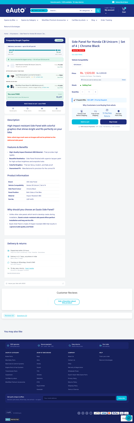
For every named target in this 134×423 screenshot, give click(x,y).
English (9, 412)
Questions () (22, 316)
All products (14, 33)
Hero (38, 360)
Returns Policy (72, 382)
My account (109, 10)
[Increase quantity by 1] (95, 92)
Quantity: (75, 92)
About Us (71, 356)
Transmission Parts (11, 371)
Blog (93, 20)
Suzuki (39, 367)
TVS (38, 371)
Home (6, 33)
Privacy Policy (72, 378)
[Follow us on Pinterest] (86, 413)
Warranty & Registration (75, 367)
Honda (39, 364)
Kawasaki (40, 389)
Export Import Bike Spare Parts (78, 375)
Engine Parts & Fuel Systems (14, 367)
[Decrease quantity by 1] (82, 92)
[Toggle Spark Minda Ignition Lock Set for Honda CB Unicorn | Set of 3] (8, 76)
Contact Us (71, 360)
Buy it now (113, 122)
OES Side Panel (77, 54)
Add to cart (85, 122)
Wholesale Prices (73, 371)
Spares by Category (28, 20)
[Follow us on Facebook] (78, 413)
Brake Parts (9, 356)
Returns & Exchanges (12, 27)
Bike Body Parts (10, 360)
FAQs (69, 364)
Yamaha (39, 375)
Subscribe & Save (122, 2)
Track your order (104, 356)
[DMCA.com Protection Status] (12, 419)
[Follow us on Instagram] (82, 413)
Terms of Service (73, 389)
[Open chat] (129, 418)
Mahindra (40, 378)
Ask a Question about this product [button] (67, 302)
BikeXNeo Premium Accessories (54, 20)
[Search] (98, 10)
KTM (38, 382)
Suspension (9, 375)
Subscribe (121, 398)
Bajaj (38, 356)
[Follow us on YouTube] (90, 413)
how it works (29, 268)
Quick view (40, 77)
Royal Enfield (41, 386)
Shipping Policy (73, 386)
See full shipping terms (13, 273)
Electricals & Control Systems (14, 364)
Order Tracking (106, 20)
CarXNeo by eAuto (79, 20)
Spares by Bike (9, 20)
